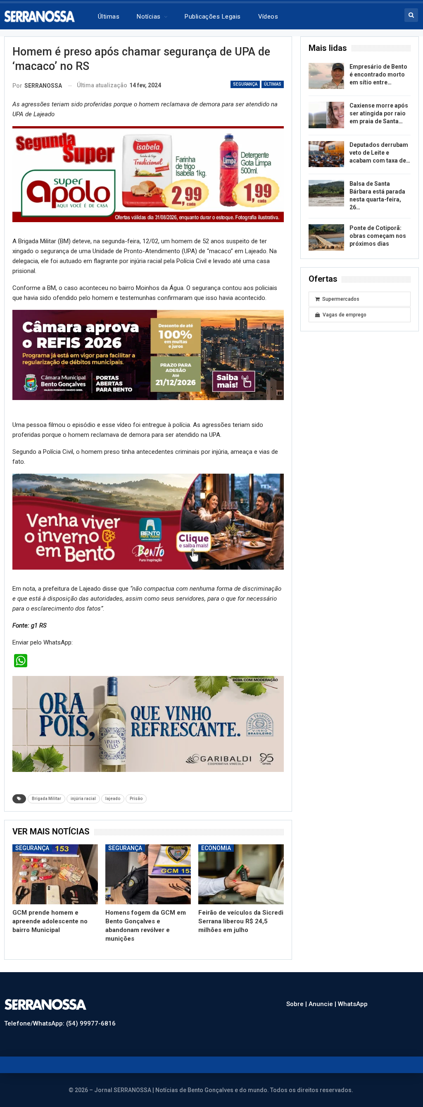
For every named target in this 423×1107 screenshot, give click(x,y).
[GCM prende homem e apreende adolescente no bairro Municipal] (55, 874)
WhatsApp (353, 1004)
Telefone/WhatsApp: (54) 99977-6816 (60, 1023)
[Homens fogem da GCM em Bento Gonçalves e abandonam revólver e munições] (148, 874)
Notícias (149, 16)
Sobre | (297, 1004)
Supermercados (340, 299)
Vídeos (268, 16)
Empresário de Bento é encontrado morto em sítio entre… (378, 74)
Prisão (136, 798)
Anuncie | (323, 1004)
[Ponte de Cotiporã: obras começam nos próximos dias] (326, 237)
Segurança (245, 84)
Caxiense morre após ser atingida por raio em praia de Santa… (378, 113)
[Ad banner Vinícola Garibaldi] (148, 723)
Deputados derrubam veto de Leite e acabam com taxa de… (379, 152)
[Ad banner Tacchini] (148, 173)
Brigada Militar (46, 798)
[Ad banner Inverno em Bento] (148, 521)
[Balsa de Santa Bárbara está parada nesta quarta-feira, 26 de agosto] (326, 193)
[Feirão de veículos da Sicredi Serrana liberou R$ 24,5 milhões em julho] (241, 874)
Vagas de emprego (344, 315)
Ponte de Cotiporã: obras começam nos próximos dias (377, 236)
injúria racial (83, 798)
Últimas (108, 16)
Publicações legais (212, 16)
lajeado (112, 798)
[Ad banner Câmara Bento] (148, 354)
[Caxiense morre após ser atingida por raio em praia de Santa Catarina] (326, 115)
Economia (216, 848)
